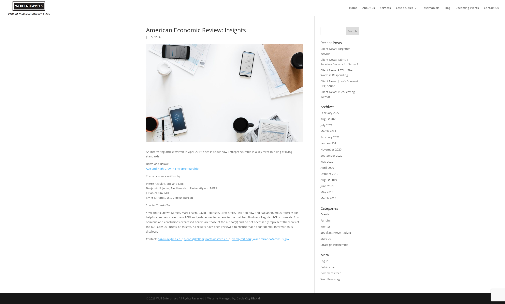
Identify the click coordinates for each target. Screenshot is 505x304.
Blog (447, 8)
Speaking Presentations (336, 232)
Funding (326, 220)
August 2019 (329, 180)
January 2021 (329, 143)
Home (353, 8)
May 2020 (327, 161)
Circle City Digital (248, 298)
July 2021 (326, 125)
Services (385, 8)
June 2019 (327, 186)
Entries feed (329, 267)
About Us (368, 8)
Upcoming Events (467, 8)
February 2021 (330, 137)
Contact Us (491, 8)
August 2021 (329, 119)
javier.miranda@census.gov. (271, 239)
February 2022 (330, 113)
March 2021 (328, 131)
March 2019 (328, 198)
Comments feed (331, 273)
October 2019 (329, 174)
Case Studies (404, 8)
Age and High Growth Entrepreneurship (172, 168)
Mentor (325, 226)
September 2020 (331, 155)
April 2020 (327, 168)
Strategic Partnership (335, 245)
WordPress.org (330, 279)
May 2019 (327, 192)
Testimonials (430, 8)
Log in (324, 261)
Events (325, 214)
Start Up (326, 239)
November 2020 (331, 149)
